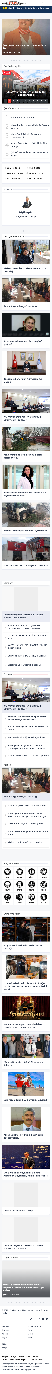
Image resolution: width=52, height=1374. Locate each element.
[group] (26, 209)
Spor (30, 1337)
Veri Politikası (37, 1359)
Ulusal (30, 1334)
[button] (11, 60)
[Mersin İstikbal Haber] (14, 3)
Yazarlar (8, 189)
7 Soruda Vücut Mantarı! (26, 8)
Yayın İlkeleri (24, 1357)
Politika (5, 1334)
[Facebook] (35, 1319)
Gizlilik (4, 1359)
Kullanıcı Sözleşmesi (19, 1359)
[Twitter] (31, 1319)
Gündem (5, 1326)
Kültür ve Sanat (34, 1326)
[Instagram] (39, 1319)
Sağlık (4, 1337)
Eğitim (4, 1344)
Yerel (30, 1330)
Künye (13, 1357)
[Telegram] (47, 1319)
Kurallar (36, 1357)
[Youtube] (43, 1319)
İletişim (5, 1357)
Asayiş (4, 1348)
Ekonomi (5, 1330)
